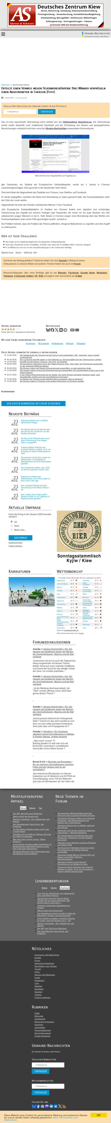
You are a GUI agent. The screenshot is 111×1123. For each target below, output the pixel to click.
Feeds (37, 978)
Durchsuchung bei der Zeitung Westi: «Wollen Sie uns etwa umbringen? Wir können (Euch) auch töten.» (53, 900)
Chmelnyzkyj (61, 597)
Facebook (73, 273)
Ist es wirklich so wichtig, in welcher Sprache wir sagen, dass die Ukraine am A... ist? (56, 919)
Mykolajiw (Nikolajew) (86, 611)
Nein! (16, 526)
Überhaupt (64, 888)
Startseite (5, 85)
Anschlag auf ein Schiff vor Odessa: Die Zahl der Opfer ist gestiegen (32, 835)
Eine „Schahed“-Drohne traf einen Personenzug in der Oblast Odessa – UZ (35, 488)
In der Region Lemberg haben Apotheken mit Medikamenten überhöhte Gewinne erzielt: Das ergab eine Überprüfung (32, 846)
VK (36, 276)
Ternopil (59, 590)
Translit (38, 969)
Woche (32, 808)
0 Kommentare (22, 98)
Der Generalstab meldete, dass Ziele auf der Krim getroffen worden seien (35, 469)
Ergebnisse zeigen (15, 543)
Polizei (70, 343)
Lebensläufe (40, 1027)
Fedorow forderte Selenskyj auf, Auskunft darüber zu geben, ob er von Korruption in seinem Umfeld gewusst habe (35, 450)
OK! (99, 1115)
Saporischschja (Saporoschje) (88, 617)
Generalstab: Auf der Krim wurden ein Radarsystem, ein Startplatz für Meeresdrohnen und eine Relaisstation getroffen (36, 461)
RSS (41, 276)
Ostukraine (58, 343)
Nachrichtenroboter (43, 1033)
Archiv (37, 972)
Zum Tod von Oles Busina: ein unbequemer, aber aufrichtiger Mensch (56, 894)
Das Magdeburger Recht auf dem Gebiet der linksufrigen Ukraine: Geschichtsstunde (56, 914)
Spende (63, 260)
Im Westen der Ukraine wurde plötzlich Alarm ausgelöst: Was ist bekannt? (51, 379)
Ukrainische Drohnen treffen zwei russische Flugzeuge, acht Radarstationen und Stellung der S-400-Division (76, 820)
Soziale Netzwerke (42, 1036)
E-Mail (79, 276)
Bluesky (62, 273)
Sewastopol (60, 628)
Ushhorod (86, 580)
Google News (87, 273)
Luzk (58, 594)
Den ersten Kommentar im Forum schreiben (33, 403)
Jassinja (85, 587)
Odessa (59, 611)
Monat (23, 808)
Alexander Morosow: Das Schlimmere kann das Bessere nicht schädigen (31, 852)
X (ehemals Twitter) (23, 276)
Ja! (15, 522)
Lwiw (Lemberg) (62, 584)
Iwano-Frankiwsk (86, 583)
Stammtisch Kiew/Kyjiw (44, 963)
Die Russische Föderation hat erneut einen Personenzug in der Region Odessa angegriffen (35, 440)
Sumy (84, 607)
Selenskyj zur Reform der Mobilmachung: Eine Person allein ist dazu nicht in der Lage (35, 479)
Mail (77, 330)
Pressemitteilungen (43, 1030)
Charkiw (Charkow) (86, 614)
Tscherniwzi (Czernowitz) (87, 590)
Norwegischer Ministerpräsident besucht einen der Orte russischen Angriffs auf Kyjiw (76, 814)
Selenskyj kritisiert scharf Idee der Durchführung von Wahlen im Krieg (72, 863)
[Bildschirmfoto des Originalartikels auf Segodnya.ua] (55, 154)
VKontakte (61, 330)
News (42, 1106)
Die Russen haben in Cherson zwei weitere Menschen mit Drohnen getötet (52, 381)
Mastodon (102, 273)
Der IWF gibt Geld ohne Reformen (27, 814)
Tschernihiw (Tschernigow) (87, 600)
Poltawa (59, 607)
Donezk (85, 621)
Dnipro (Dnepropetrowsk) (63, 621)
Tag (40, 808)
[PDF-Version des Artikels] (72, 330)
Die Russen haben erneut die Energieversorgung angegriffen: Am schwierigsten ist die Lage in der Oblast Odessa (62, 371)
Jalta (84, 628)
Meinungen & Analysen (44, 1022)
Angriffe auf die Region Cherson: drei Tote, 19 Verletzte (43, 362)
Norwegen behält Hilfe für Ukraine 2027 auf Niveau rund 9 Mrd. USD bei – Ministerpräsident (76, 857)
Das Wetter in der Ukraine (46, 966)
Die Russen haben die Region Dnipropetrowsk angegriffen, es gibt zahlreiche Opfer (55, 368)
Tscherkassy (61, 604)
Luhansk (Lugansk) (60, 624)
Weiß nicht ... (20, 530)
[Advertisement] (55, 58)
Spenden (38, 992)
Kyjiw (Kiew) (61, 580)
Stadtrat (81, 343)
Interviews (39, 1025)
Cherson (31, 343)
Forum (77, 264)
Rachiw (59, 587)
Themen (38, 995)
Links (37, 983)
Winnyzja (86, 597)
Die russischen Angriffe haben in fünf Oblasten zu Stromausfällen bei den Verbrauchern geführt (60, 359)
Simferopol (86, 624)
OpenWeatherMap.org (71, 630)
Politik (37, 1013)
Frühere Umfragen (15, 546)
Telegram (8, 276)
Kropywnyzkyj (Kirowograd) (87, 604)
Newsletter (39, 989)
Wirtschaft (39, 1016)
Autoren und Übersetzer (45, 975)
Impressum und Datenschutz (47, 955)
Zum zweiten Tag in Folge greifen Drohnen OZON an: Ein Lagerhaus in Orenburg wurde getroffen (35, 496)
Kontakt (38, 958)
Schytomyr (60, 601)
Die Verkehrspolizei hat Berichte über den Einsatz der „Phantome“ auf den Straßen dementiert (35, 431)
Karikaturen (39, 980)
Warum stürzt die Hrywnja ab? (26, 816)
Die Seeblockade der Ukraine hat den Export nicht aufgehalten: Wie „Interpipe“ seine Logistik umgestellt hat (59, 356)
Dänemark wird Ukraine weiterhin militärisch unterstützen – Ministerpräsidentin (76, 831)
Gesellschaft (40, 1019)
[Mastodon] (47, 1106)
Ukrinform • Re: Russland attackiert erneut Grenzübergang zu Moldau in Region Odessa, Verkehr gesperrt (53, 734)
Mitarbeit (38, 986)
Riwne (85, 594)
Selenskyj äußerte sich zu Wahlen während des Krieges (34, 422)
